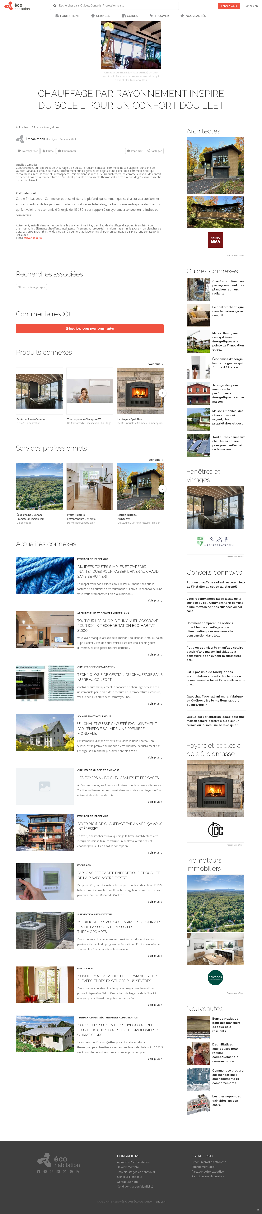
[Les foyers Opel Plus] (140, 391)
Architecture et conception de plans (103, 613)
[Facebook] (38, 1171)
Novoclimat (85, 968)
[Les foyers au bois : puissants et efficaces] (45, 786)
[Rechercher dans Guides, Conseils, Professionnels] (56, 6)
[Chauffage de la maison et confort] (198, 326)
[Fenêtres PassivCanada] (39, 391)
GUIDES (132, 16)
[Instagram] (51, 1171)
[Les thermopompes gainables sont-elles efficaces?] (198, 1115)
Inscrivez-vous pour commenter (91, 329)
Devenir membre (128, 1167)
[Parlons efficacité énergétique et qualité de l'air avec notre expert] (45, 899)
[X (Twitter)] (64, 1171)
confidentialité (144, 1186)
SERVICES (103, 16)
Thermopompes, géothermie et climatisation (107, 1017)
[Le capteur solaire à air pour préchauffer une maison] (198, 456)
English (161, 1201)
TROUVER (162, 16)
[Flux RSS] (77, 1171)
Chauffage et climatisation (96, 667)
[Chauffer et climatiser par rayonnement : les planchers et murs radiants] (198, 300)
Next (162, 393)
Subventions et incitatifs (95, 914)
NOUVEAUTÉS (196, 16)
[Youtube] (45, 1171)
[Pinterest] (71, 1171)
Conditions (124, 1186)
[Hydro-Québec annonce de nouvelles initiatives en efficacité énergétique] (198, 1063)
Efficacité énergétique (45, 127)
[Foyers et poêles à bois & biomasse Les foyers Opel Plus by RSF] (215, 801)
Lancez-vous (229, 6)
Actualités (22, 127)
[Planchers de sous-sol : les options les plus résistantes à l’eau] (198, 1038)
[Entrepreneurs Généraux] (89, 486)
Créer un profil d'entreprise (209, 1162)
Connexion (251, 6)
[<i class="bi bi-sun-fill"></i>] (258, 1210)
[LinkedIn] (58, 1171)
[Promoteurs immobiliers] (39, 486)
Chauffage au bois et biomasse (98, 770)
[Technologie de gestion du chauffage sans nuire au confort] (45, 700)
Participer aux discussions (208, 1176)
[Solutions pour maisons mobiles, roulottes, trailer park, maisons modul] (198, 430)
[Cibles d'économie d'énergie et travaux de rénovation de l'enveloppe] (198, 404)
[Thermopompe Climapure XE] (89, 391)
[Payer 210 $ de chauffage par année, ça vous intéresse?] (45, 849)
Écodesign (84, 865)
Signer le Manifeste (129, 1176)
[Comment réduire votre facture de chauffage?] (198, 378)
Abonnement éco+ (203, 1166)
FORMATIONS (69, 16)
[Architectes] (140, 486)
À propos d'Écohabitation (133, 1162)
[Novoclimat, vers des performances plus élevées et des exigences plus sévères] (45, 1002)
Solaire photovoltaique (94, 716)
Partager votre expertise (208, 1171)
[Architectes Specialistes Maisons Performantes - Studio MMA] (215, 195)
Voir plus (154, 364)
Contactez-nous (127, 1181)
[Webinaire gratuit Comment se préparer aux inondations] (198, 1089)
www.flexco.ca (33, 237)
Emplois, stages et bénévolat (136, 1172)
